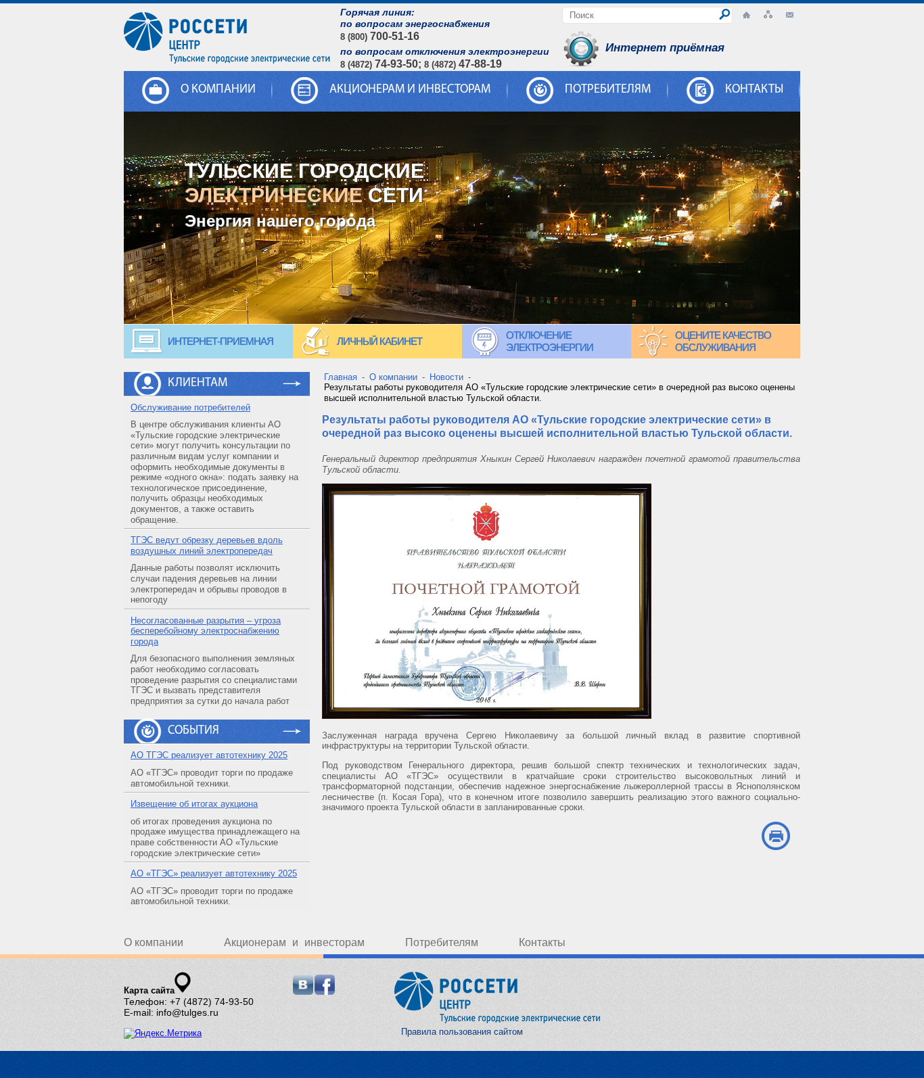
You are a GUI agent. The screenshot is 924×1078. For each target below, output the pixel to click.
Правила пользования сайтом (462, 1032)
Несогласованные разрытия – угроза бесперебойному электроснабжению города (206, 631)
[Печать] (775, 836)
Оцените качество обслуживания (723, 341)
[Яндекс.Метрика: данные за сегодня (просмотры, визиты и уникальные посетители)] (163, 1033)
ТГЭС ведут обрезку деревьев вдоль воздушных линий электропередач (207, 545)
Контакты (754, 90)
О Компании (218, 90)
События (193, 731)
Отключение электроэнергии (549, 341)
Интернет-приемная (220, 341)
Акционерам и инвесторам (409, 90)
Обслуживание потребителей (190, 407)
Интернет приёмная (664, 47)
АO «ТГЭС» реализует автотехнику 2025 (214, 873)
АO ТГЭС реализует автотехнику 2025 (209, 755)
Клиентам (197, 383)
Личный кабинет (379, 341)
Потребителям (608, 90)
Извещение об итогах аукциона (194, 804)
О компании (153, 942)
